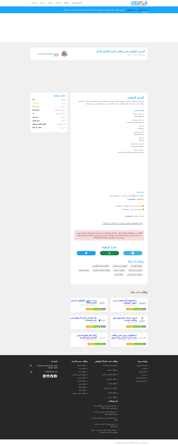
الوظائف (66, 3)
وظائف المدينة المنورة (79, 375)
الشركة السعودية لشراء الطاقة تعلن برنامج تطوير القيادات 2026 (106, 407)
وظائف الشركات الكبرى (101, 270)
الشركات (57, 3)
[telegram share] (132, 253)
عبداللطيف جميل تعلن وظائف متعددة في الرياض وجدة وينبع (124, 336)
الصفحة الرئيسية (77, 3)
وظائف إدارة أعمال (135, 270)
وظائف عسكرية (111, 379)
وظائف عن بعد (112, 397)
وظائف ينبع (82, 384)
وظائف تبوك (82, 387)
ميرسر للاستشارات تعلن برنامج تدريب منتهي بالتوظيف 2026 (105, 413)
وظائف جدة (119, 275)
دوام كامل (129, 309)
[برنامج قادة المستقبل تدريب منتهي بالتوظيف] (142, 306)
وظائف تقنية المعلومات (101, 266)
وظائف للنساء (84, 270)
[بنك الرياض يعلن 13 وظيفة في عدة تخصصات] (102, 324)
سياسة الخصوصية (141, 381)
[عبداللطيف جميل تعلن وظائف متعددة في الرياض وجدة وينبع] (142, 341)
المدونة (50, 3)
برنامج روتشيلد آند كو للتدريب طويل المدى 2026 (106, 425)
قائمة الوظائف (130, 10)
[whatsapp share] (109, 253)
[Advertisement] (116, 27)
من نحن (42, 3)
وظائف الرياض (81, 365)
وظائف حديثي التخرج (135, 275)
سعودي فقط (136, 309)
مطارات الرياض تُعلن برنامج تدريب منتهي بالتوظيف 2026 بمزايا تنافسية (104, 431)
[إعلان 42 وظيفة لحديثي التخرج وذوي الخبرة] (102, 341)
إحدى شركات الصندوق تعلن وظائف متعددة (125, 319)
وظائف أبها (82, 390)
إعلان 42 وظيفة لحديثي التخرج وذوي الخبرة (87, 336)
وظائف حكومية (119, 270)
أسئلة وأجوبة (142, 372)
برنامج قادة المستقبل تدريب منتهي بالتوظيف (125, 301)
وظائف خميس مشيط (79, 393)
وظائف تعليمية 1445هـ (109, 365)
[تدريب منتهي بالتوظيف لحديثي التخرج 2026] (102, 306)
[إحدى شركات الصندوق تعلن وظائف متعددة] (142, 321)
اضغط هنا (119, 206)
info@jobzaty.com (51, 372)
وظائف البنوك (112, 393)
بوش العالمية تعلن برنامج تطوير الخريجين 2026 (104, 419)
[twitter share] (86, 253)
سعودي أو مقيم (138, 344)
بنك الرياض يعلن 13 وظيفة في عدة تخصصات (84, 319)
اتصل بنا (34, 3)
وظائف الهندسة (136, 266)
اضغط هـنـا (131, 199)
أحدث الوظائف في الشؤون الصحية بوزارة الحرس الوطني (122, 224)
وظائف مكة (82, 372)
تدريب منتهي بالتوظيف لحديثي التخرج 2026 (84, 301)
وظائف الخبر (82, 381)
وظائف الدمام (81, 378)
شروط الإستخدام (141, 378)
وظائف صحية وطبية (120, 266)
